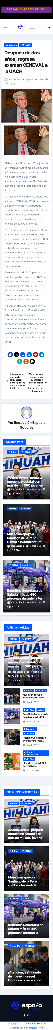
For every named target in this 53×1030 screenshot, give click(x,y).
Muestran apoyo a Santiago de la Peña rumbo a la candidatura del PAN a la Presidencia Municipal (25, 542)
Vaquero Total (35, 1027)
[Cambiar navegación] (5, 27)
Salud (25, 565)
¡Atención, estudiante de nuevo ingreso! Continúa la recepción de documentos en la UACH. (24, 980)
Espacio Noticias (36, 1023)
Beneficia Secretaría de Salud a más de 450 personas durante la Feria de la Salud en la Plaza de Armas (26, 598)
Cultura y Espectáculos (31, 753)
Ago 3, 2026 (13, 550)
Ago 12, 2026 (13, 493)
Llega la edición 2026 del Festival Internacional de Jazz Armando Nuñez (34, 767)
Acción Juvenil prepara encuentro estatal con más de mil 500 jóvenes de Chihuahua (25, 483)
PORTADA (25, 45)
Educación (11, 45)
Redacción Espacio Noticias (28, 79)
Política (12, 452)
